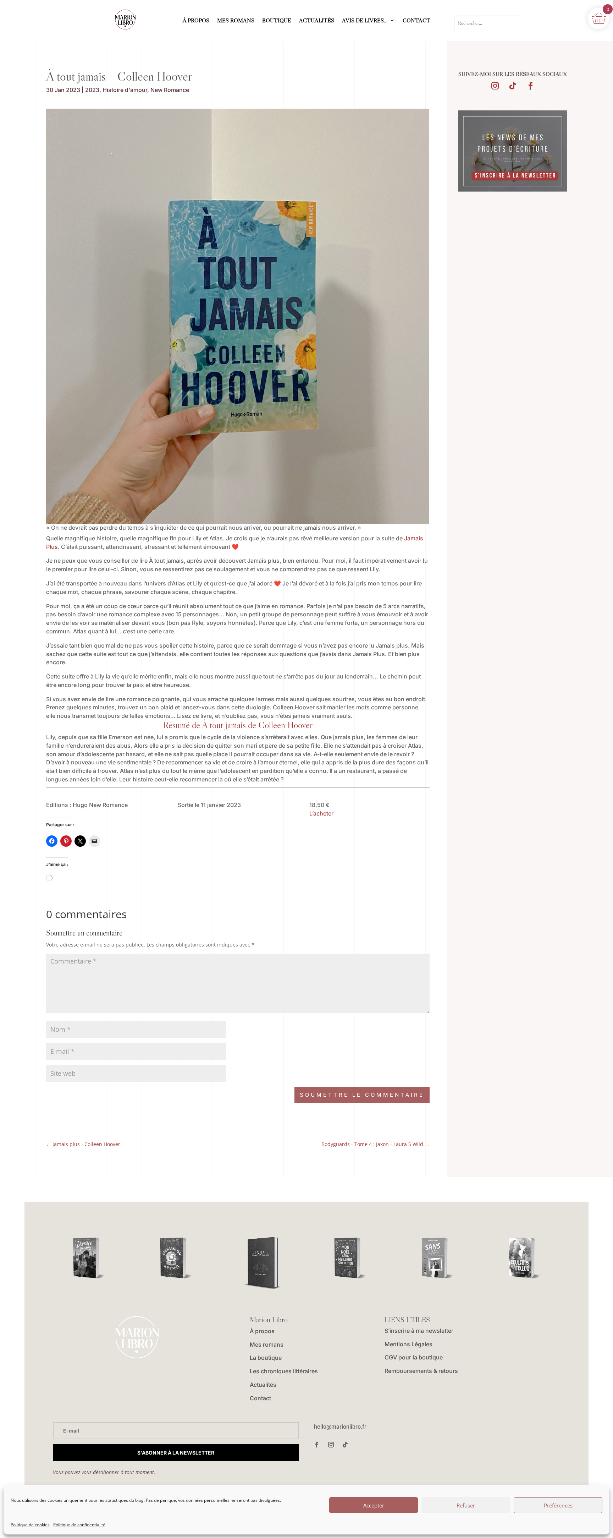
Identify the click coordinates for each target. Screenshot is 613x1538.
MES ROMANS (235, 21)
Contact (260, 1398)
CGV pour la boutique (414, 1357)
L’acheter (321, 813)
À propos (262, 1331)
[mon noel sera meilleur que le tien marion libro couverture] (350, 1258)
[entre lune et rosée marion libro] (263, 1264)
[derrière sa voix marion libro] (89, 1258)
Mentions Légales (408, 1344)
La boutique (266, 1357)
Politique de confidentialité (79, 1525)
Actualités (263, 1384)
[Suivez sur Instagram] (494, 85)
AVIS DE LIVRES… (365, 21)
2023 (92, 89)
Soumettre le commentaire (362, 1094)
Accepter (373, 1505)
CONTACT (416, 21)
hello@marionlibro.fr (340, 1426)
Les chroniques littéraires (284, 1371)
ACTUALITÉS (316, 21)
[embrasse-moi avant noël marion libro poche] (176, 1258)
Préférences (558, 1505)
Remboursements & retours (421, 1370)
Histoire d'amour (125, 89)
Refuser (466, 1505)
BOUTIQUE (276, 21)
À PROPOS (196, 21)
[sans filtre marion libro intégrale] (437, 1258)
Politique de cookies (30, 1525)
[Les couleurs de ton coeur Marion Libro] (524, 1258)
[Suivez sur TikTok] (512, 85)
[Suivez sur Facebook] (530, 85)
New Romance (169, 89)
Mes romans (266, 1344)
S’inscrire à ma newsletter (419, 1330)
